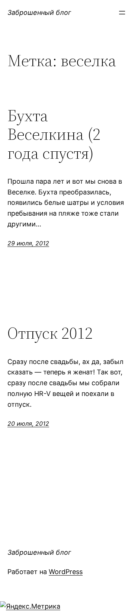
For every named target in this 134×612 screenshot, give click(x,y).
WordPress (66, 572)
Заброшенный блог (39, 12)
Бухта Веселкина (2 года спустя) (53, 134)
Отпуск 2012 (50, 333)
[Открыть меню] (122, 12)
